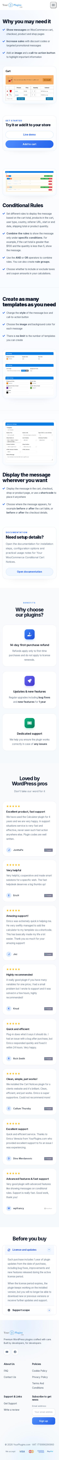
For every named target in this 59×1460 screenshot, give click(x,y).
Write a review (11, 1409)
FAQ (6, 1370)
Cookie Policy (39, 1370)
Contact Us (10, 1377)
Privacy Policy (40, 1377)
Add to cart (29, 144)
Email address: (39, 1406)
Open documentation (29, 571)
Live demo (29, 134)
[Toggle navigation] (53, 5)
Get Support (10, 1403)
